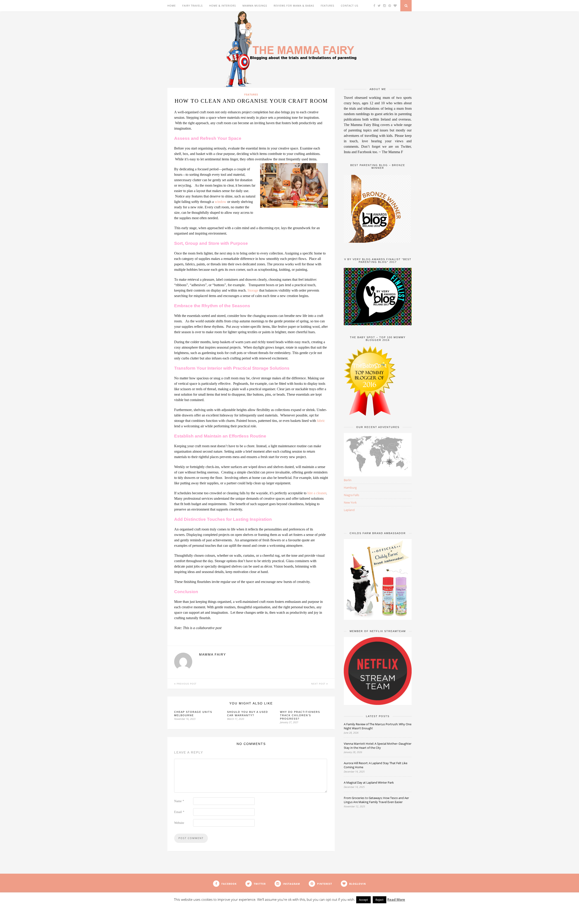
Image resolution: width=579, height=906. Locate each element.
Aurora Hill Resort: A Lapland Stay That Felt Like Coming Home (375, 765)
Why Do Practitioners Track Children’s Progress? (300, 715)
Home (171, 5)
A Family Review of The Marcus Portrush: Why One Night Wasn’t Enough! (377, 726)
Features (327, 5)
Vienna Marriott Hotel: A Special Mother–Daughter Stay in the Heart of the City (377, 746)
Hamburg (350, 487)
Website (179, 823)
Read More (396, 899)
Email (179, 812)
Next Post (318, 683)
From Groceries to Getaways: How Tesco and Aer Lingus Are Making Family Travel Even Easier (376, 800)
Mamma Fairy (212, 654)
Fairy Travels (192, 5)
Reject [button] (379, 900)
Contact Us (349, 5)
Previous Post (186, 683)
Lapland (349, 510)
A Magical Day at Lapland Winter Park (369, 782)
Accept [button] (363, 900)
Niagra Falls (351, 495)
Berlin (347, 480)
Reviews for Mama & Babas (294, 5)
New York (350, 502)
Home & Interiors (222, 5)
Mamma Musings (254, 5)
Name (179, 801)
